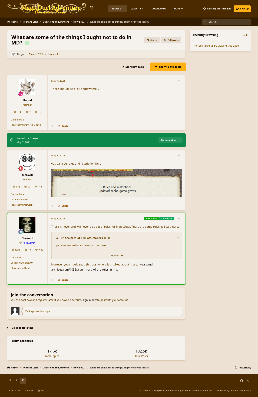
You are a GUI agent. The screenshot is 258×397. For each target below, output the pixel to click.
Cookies (29, 390)
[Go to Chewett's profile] (27, 225)
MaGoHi (27, 175)
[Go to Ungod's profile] (13, 54)
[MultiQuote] (52, 126)
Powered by (234, 390)
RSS (42, 390)
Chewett (27, 238)
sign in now (90, 300)
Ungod (21, 54)
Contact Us (15, 390)
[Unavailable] (116, 171)
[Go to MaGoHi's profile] (27, 162)
